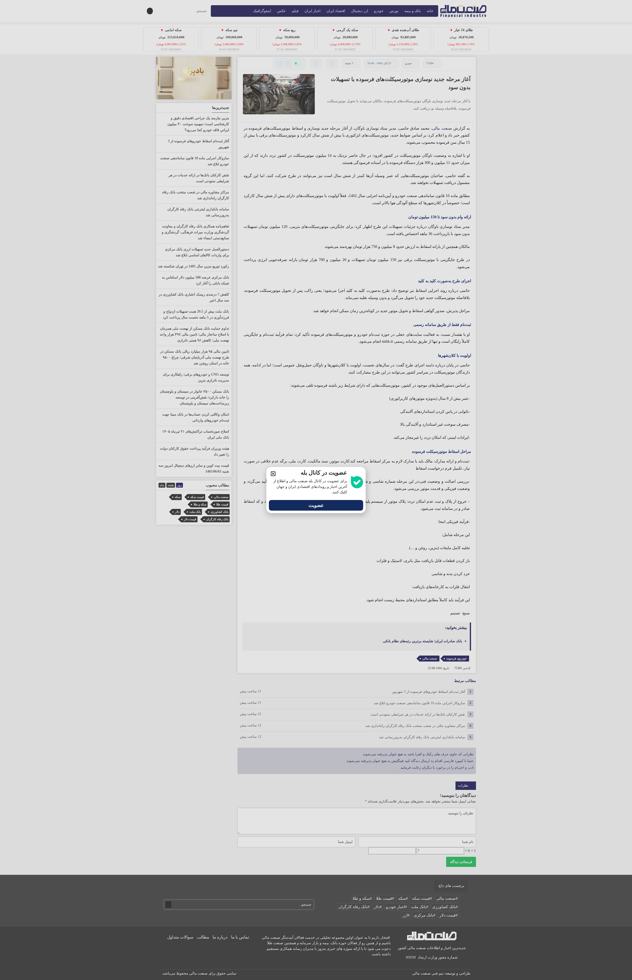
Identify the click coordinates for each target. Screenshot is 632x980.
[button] (273, 474)
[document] (316, 490)
